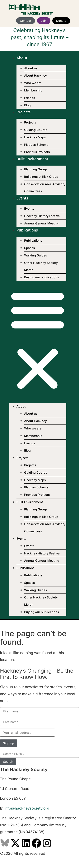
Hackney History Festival (42, 216)
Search (8, 761)
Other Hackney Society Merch (41, 266)
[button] (37, 340)
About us (31, 68)
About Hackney (35, 75)
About (21, 57)
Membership (33, 90)
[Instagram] (47, 843)
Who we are (32, 83)
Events (22, 198)
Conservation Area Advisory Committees (44, 187)
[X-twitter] (15, 843)
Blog (27, 105)
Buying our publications (41, 277)
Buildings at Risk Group (41, 177)
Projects (23, 112)
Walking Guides (35, 255)
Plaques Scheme (36, 145)
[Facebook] (36, 843)
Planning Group (35, 169)
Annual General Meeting (41, 223)
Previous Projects (37, 152)
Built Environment (32, 158)
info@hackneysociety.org (26, 808)
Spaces (29, 248)
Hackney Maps (35, 137)
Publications (27, 230)
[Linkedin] (26, 843)
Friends (29, 98)
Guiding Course (35, 130)
